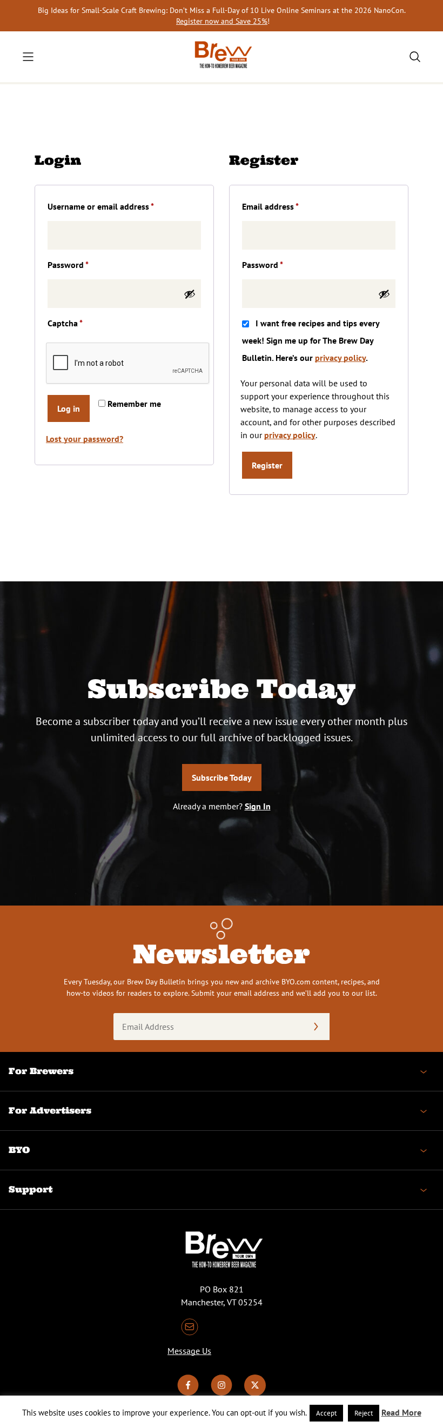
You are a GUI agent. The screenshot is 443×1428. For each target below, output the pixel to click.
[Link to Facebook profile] (188, 1392)
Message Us (189, 1350)
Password (85, 264)
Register (267, 465)
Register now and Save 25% (221, 21)
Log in (68, 408)
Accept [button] (326, 1413)
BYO (19, 1149)
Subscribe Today (222, 777)
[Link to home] (221, 57)
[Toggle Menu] (28, 57)
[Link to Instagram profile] (221, 1392)
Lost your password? (84, 438)
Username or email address (117, 206)
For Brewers (41, 1070)
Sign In (258, 806)
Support (30, 1189)
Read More (401, 1412)
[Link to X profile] (255, 1392)
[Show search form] (415, 57)
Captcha (65, 323)
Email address (287, 206)
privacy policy (340, 357)
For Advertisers (50, 1110)
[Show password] (190, 294)
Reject (363, 1413)
